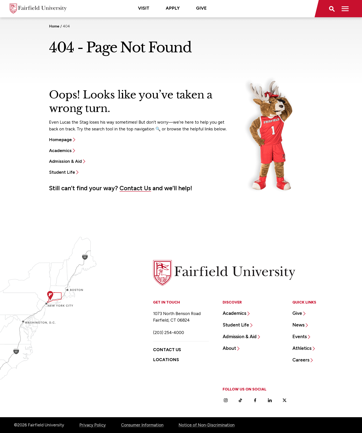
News (298, 325)
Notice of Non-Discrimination (207, 425)
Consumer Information (142, 425)
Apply (173, 8)
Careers (300, 360)
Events (299, 336)
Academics (60, 150)
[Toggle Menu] (345, 8)
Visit (143, 8)
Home (54, 26)
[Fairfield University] (38, 8)
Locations (166, 359)
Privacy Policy (92, 425)
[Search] (331, 8)
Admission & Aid (65, 161)
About (229, 348)
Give (201, 8)
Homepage (60, 139)
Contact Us (135, 188)
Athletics (301, 348)
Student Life (62, 172)
